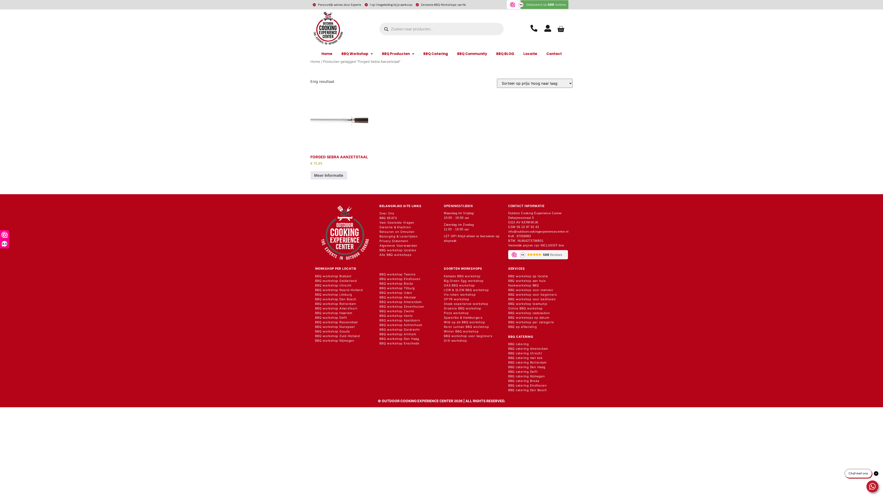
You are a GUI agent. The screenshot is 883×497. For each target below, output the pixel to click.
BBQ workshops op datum (528, 317)
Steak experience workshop (466, 304)
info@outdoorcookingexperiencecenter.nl (538, 231)
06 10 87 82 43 (528, 227)
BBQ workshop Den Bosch (335, 299)
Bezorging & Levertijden (398, 236)
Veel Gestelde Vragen (396, 222)
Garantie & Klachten (395, 227)
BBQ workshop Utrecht (333, 285)
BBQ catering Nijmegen (526, 376)
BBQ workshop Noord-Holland (339, 290)
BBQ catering (518, 344)
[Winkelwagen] (560, 29)
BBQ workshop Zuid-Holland (337, 336)
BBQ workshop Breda (396, 283)
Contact (554, 53)
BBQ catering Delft (523, 371)
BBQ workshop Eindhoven (400, 279)
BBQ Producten (396, 53)
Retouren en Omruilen (397, 232)
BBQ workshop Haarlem (333, 313)
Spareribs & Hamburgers (463, 317)
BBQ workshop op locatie (528, 276)
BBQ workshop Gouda (332, 331)
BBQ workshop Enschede (399, 343)
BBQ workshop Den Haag (399, 339)
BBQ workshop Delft (331, 317)
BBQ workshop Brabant (333, 276)
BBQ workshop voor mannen (530, 290)
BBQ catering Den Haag (526, 367)
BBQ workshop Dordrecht (399, 329)
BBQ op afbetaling (522, 327)
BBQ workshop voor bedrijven (532, 299)
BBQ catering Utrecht (525, 353)
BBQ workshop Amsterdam (400, 302)
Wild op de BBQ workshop (464, 322)
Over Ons (386, 213)
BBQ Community (472, 53)
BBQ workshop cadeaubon (529, 313)
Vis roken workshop (460, 294)
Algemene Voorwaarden (398, 245)
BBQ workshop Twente (397, 274)
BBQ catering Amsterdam (528, 348)
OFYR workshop (456, 299)
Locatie (530, 53)
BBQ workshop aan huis (527, 281)
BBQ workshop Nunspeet (335, 327)
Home (326, 53)
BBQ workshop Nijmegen (334, 340)
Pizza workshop (456, 313)
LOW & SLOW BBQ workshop (466, 290)
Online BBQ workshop (525, 308)
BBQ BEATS (388, 218)
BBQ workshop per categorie (531, 322)
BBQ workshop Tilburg (397, 288)
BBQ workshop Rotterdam (335, 304)
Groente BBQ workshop (462, 308)
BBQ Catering (435, 53)
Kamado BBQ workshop (462, 276)
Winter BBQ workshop (461, 331)
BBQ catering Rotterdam (527, 362)
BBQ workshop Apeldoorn (399, 320)
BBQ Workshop (354, 53)
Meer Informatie (328, 175)
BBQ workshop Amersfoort (336, 308)
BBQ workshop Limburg (333, 294)
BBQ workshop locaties (397, 250)
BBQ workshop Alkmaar (397, 297)
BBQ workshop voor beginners (468, 336)
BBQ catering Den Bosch (527, 390)
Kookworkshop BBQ (523, 285)
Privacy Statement (393, 241)
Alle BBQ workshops (395, 255)
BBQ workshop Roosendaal (336, 322)
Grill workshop (455, 340)
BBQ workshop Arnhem (397, 334)
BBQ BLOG (505, 53)
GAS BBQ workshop (459, 285)
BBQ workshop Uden (395, 293)
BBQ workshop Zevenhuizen (401, 306)
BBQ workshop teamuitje (528, 304)
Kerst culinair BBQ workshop (466, 327)
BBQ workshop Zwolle (396, 311)
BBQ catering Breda (523, 381)
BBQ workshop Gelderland (336, 281)
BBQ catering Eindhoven (527, 385)
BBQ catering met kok (525, 358)
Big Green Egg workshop (464, 281)
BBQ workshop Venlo (396, 316)
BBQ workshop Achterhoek (400, 325)
